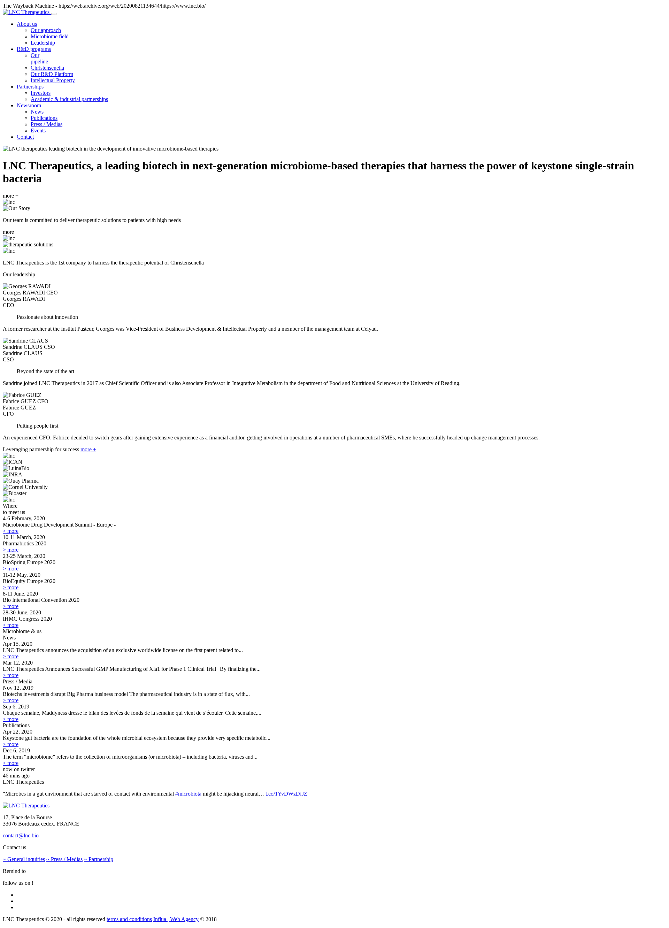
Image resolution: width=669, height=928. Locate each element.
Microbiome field (50, 36)
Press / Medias (46, 124)
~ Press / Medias (64, 859)
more (10, 531)
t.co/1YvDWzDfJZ (286, 794)
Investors (41, 93)
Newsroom (29, 105)
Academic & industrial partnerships (69, 99)
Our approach (46, 30)
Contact (25, 137)
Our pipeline (39, 58)
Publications (44, 118)
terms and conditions (129, 919)
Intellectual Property (53, 80)
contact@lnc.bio (21, 835)
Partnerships (30, 87)
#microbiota (188, 794)
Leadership (43, 43)
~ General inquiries (24, 859)
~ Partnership (98, 859)
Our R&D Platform (52, 74)
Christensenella (47, 68)
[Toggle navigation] (53, 14)
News (37, 112)
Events (38, 130)
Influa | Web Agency (176, 919)
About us (27, 24)
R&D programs (34, 49)
